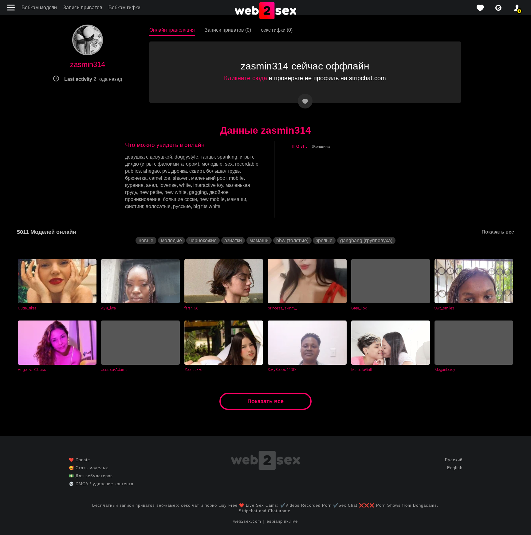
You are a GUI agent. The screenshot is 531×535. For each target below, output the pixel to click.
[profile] (517, 8)
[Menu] (11, 7)
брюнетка (136, 178)
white (185, 185)
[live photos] (498, 8)
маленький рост (208, 178)
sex (229, 164)
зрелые (324, 240)
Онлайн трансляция (172, 30)
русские (182, 206)
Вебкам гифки (124, 7)
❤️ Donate (79, 460)
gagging (198, 192)
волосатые (158, 206)
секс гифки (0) (277, 30)
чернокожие (203, 240)
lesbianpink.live (282, 521)
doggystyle (186, 156)
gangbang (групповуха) (366, 240)
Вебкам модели (39, 7)
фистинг (134, 206)
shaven (181, 178)
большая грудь (223, 171)
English (454, 468)
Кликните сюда (245, 78)
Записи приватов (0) (228, 30)
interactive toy (208, 185)
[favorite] (480, 8)
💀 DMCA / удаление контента (101, 484)
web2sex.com (247, 521)
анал (151, 185)
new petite (151, 192)
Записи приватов (82, 7)
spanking (227, 156)
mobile (236, 178)
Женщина (321, 146)
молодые (212, 164)
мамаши (236, 199)
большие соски (180, 199)
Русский (453, 460)
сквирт (196, 171)
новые (146, 240)
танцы (208, 156)
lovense (168, 185)
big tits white (206, 206)
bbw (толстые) (292, 240)
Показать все (498, 231)
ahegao (151, 171)
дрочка (179, 171)
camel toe (159, 178)
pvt (165, 171)
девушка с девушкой (148, 156)
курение (134, 185)
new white (175, 192)
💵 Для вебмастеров (91, 476)
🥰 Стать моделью (89, 468)
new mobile (212, 199)
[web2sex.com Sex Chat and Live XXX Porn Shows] (265, 11)
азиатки (233, 240)
